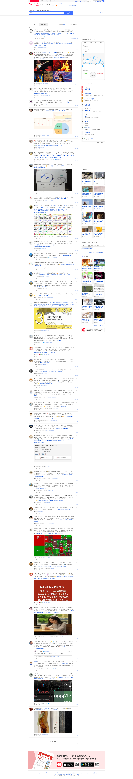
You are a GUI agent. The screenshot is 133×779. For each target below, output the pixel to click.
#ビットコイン (44, 207)
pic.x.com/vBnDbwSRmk (40, 212)
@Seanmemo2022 (49, 200)
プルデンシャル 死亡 (98, 1)
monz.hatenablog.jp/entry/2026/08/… (50, 43)
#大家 (66, 428)
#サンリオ (53, 274)
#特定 (68, 304)
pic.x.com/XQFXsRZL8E (48, 578)
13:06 (76, 202)
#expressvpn (59, 576)
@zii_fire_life (47, 502)
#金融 (59, 209)
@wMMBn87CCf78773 (43, 147)
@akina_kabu (47, 651)
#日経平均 (70, 416)
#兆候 (51, 306)
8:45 (77, 604)
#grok (66, 663)
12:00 (76, 290)
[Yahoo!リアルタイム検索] (39, 3)
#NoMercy (60, 55)
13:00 (76, 250)
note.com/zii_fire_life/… (43, 500)
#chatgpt (63, 663)
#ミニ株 (42, 93)
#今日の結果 (61, 440)
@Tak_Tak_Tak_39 (46, 354)
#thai (69, 576)
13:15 (76, 193)
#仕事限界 (67, 509)
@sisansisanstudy (48, 192)
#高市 (57, 34)
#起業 (46, 157)
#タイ (49, 352)
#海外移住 (39, 352)
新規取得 (61, 4)
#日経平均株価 (53, 205)
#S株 (46, 93)
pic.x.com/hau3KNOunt (39, 167)
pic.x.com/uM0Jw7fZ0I (55, 612)
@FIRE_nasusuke (49, 104)
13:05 (76, 238)
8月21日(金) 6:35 (74, 38)
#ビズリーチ (57, 155)
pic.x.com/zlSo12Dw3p (57, 533)
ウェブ (30, 10)
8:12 (77, 658)
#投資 (68, 102)
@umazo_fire (50, 288)
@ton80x (56, 257)
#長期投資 (55, 145)
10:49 (76, 356)
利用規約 (69, 773)
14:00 (76, 136)
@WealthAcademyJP (52, 420)
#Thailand (44, 352)
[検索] (103, 1)
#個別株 (43, 533)
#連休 (44, 155)
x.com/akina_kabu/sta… (39, 648)
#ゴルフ (41, 362)
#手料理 (44, 45)
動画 (38, 10)
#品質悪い (64, 576)
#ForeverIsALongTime (59, 57)
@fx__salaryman (65, 636)
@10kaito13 (47, 466)
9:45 (77, 421)
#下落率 (61, 198)
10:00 (76, 387)
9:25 (77, 480)
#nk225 (35, 210)
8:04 (77, 670)
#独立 (43, 157)
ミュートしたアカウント (99, 12)
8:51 (77, 559)
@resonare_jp (58, 668)
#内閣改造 (43, 34)
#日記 (48, 362)
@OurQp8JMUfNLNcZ (46, 276)
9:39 (77, 432)
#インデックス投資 (50, 245)
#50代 (62, 509)
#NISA (38, 93)
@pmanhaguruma (48, 342)
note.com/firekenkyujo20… (46, 383)
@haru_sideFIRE (53, 568)
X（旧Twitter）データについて (73, 774)
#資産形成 (42, 145)
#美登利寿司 (46, 708)
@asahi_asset (55, 408)
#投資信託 (68, 439)
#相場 (65, 209)
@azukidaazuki (44, 734)
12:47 (76, 259)
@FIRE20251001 (44, 364)
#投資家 (51, 210)
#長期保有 (60, 304)
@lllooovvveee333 (45, 330)
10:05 (76, 375)
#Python (42, 265)
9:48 (77, 409)
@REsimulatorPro (50, 430)
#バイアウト (57, 352)
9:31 (77, 468)
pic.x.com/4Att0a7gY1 (48, 678)
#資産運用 (56, 210)
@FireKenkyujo (43, 385)
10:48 (76, 366)
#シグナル (55, 306)
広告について (75, 773)
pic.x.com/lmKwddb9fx (39, 59)
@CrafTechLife (56, 268)
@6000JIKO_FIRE (55, 656)
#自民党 (53, 34)
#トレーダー (62, 210)
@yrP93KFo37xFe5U (44, 83)
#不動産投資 (44, 286)
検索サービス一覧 (84, 773)
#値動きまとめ (38, 304)
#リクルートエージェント (66, 155)
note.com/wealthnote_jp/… (48, 418)
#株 (57, 274)
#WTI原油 (61, 207)
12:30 (76, 269)
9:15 (77, 513)
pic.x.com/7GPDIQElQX (39, 442)
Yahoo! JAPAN (78, 1)
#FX (48, 210)
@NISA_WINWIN (45, 135)
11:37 (76, 299)
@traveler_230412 (64, 236)
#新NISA (37, 145)
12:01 (76, 278)
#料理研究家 (38, 709)
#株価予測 (50, 304)
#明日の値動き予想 (63, 306)
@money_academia (51, 397)
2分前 (76, 49)
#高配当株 (53, 166)
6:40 (77, 704)
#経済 (62, 209)
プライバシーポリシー (51, 773)
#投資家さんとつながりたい (55, 371)
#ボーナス (48, 155)
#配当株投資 (42, 274)
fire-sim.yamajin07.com (59, 519)
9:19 (77, 504)
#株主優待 (55, 500)
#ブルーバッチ (41, 295)
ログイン (53, 5)
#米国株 (50, 440)
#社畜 (40, 155)
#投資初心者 (46, 371)
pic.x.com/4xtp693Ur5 (51, 709)
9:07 (77, 525)
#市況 (36, 205)
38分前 (76, 84)
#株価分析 (45, 304)
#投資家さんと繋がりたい (51, 209)
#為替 (45, 210)
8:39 (77, 638)
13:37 (76, 148)
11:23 (76, 331)
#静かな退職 (59, 157)
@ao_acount (44, 373)
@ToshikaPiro (50, 297)
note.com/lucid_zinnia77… (42, 566)
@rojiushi (44, 248)
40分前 (76, 96)
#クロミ (61, 274)
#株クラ (60, 474)
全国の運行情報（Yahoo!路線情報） (96, 252)
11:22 (76, 344)
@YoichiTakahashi (49, 37)
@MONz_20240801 (42, 47)
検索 (69, 13)
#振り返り (43, 306)
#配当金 (62, 166)
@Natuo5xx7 (41, 511)
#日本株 (69, 209)
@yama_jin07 (51, 523)
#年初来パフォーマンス (48, 674)
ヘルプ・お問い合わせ (94, 773)
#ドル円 (65, 205)
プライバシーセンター (61, 773)
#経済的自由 (39, 245)
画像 (34, 10)
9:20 (77, 492)
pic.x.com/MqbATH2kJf (60, 110)
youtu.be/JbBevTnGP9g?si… (56, 302)
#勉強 (39, 306)
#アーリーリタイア (66, 43)
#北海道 (64, 566)
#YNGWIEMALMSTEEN (47, 52)
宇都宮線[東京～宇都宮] (87, 248)
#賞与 (52, 155)
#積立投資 (50, 145)
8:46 (77, 569)
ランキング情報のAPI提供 (59, 774)
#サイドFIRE (52, 566)
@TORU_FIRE (52, 703)
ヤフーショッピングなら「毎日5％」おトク (67, 5)
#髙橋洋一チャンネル (63, 33)
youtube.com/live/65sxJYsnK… (43, 33)
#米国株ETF (40, 678)
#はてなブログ (38, 45)
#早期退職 (50, 157)
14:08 (76, 105)
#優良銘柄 (55, 304)
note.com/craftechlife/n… (67, 264)
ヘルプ (84, 1)
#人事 (48, 34)
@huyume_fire (55, 478)
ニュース (49, 10)
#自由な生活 (47, 612)
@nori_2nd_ (58, 159)
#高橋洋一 (54, 33)
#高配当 (48, 274)
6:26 (77, 735)
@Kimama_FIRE (46, 95)
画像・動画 (43, 24)
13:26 (76, 160)
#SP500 (57, 198)
